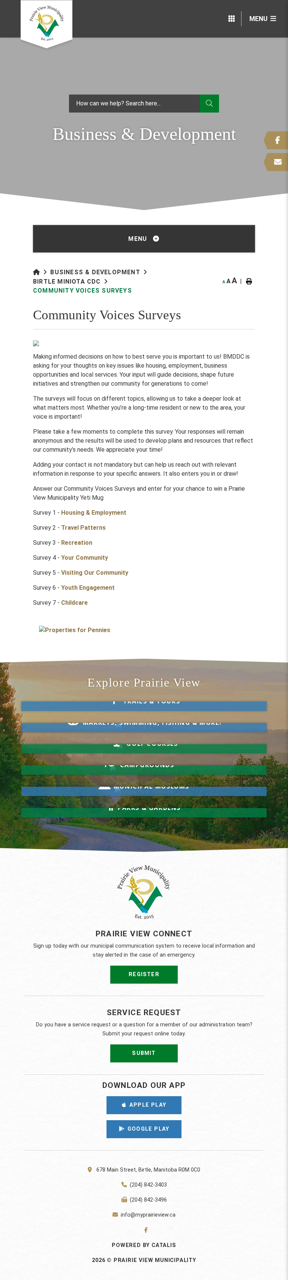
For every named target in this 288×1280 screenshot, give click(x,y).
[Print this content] (249, 281)
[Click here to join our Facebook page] (276, 140)
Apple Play (147, 1105)
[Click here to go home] (41, 272)
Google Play (148, 1129)
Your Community (84, 557)
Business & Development (95, 272)
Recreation (76, 542)
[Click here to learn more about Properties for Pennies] (144, 630)
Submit (144, 1053)
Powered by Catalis (144, 1245)
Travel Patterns (83, 527)
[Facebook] (144, 1230)
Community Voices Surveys (82, 290)
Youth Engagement (88, 587)
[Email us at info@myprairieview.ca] (276, 162)
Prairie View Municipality (46, 25)
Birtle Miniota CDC (67, 281)
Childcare (74, 602)
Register (144, 974)
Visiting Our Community (94, 572)
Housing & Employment (93, 512)
